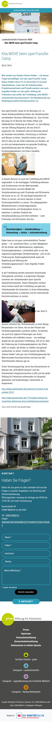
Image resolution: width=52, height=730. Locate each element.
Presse (26, 629)
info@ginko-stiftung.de (34, 705)
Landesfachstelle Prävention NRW (17, 39)
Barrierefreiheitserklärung (26, 641)
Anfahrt (26, 601)
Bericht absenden (26, 592)
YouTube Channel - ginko (26, 659)
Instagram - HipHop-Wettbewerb (26, 691)
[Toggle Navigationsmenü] (44, 4)
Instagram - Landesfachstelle (26, 670)
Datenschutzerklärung (26, 637)
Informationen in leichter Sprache (26, 645)
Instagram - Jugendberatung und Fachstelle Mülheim (26, 681)
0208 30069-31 (12, 515)
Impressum (26, 633)
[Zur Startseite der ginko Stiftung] (12, 4)
